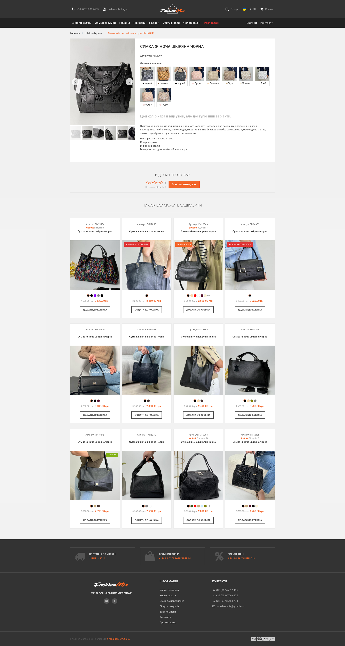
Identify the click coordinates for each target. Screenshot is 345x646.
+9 (208, 506)
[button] (232, 9)
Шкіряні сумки (81, 22)
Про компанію (168, 622)
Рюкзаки (140, 22)
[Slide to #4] (122, 133)
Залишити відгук (185, 184)
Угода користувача (118, 638)
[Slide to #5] (133, 133)
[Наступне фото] (129, 81)
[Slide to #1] (75, 133)
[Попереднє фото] (75, 81)
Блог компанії (168, 611)
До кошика (95, 309)
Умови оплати (168, 595)
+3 (208, 295)
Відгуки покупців (169, 606)
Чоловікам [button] (191, 22)
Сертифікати (171, 22)
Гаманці (124, 22)
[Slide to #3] (110, 133)
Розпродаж (211, 22)
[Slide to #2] (98, 133)
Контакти (266, 22)
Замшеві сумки (105, 22)
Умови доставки (169, 590)
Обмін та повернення (172, 600)
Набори (154, 22)
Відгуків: (99, 227)
